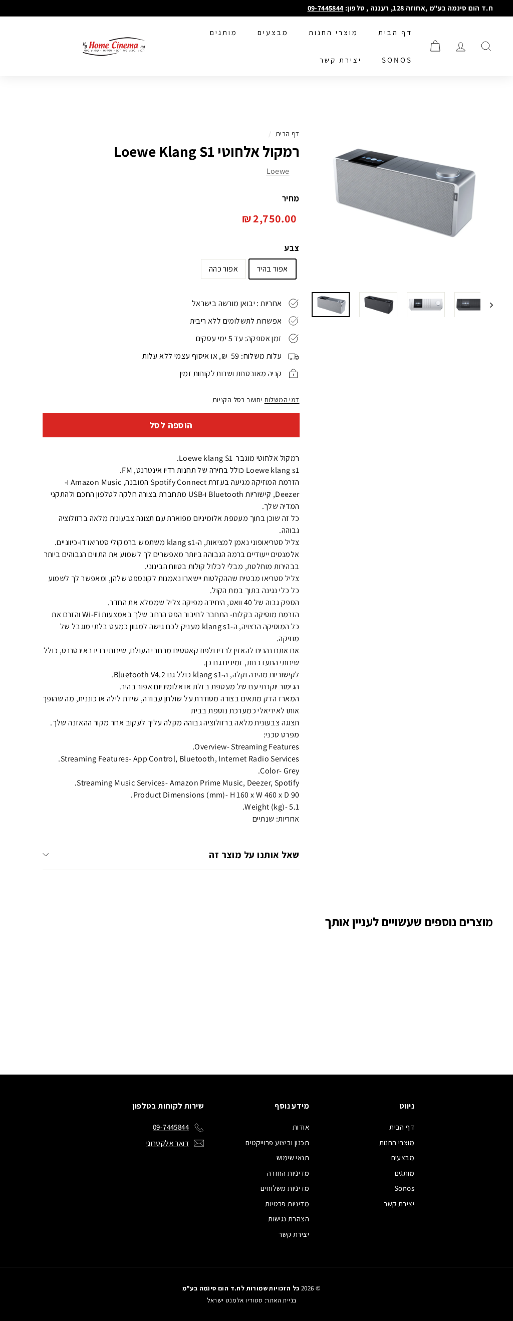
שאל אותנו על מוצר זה (254, 855)
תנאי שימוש (293, 1157)
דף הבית (395, 32)
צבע (291, 247)
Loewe (278, 171)
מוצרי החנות (333, 32)
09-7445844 (326, 8)
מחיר (291, 198)
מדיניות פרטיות (287, 1203)
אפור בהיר (272, 268)
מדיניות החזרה (288, 1173)
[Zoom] (402, 192)
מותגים (223, 32)
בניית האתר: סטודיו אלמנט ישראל (252, 1300)
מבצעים (273, 32)
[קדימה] (486, 304)
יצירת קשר (341, 60)
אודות (301, 1127)
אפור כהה (223, 268)
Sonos (397, 60)
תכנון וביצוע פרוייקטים (277, 1142)
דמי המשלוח (282, 399)
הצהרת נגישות (288, 1218)
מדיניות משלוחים (285, 1188)
